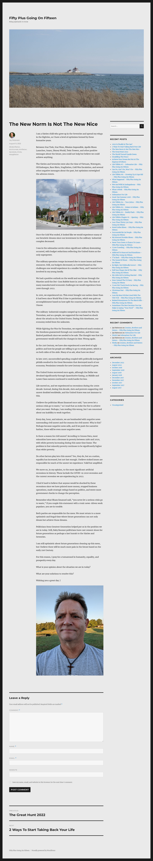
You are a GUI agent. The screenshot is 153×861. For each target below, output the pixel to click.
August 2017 (116, 388)
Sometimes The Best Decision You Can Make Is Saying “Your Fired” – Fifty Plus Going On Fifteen (127, 307)
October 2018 (117, 368)
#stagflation (14, 154)
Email (12, 758)
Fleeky (114, 343)
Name (12, 746)
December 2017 (118, 378)
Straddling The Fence (120, 157)
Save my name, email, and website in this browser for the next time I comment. (42, 782)
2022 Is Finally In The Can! (122, 144)
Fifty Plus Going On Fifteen (32, 18)
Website (13, 770)
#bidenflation (14, 147)
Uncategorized (117, 405)
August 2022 (117, 365)
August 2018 (116, 373)
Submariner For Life (119, 195)
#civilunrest (13, 149)
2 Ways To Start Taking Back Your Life (126, 147)
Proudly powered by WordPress (43, 850)
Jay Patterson (14, 140)
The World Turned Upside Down (124, 154)
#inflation (23, 149)
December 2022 (118, 363)
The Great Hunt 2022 (120, 152)
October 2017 (117, 383)
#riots (19, 152)
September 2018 (118, 370)
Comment (14, 710)
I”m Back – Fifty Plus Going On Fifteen (127, 258)
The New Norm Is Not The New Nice (125, 149)
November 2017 (118, 380)
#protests (12, 152)
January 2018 (117, 375)
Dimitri (115, 335)
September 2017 (118, 385)
